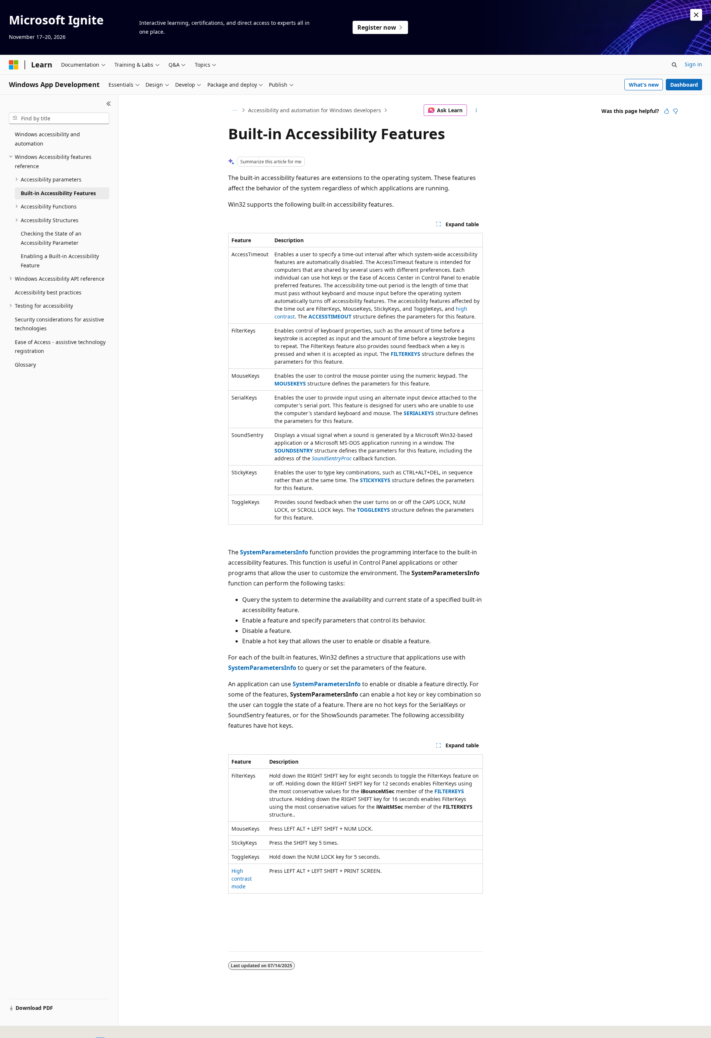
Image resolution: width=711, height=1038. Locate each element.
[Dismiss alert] (696, 15)
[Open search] (674, 64)
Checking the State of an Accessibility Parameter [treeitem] (51, 238)
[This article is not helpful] (675, 111)
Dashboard (684, 84)
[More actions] (476, 110)
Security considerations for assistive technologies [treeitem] (59, 324)
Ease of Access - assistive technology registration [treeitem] (60, 346)
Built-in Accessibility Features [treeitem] (58, 193)
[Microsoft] (14, 65)
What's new (644, 84)
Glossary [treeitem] (25, 364)
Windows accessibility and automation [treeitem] (47, 139)
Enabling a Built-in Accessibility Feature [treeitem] (60, 261)
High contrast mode (241, 878)
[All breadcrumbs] (234, 110)
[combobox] (59, 118)
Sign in (693, 64)
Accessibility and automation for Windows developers (314, 110)
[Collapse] (108, 104)
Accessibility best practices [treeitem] (48, 292)
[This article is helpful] (666, 111)
